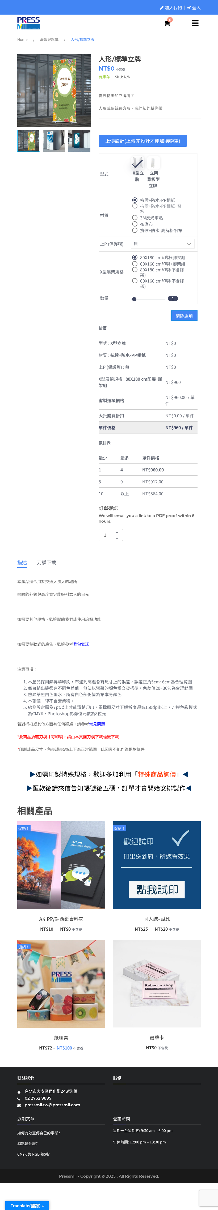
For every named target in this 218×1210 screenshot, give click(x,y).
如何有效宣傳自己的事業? (38, 1132)
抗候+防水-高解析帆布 (161, 230)
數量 (104, 298)
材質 (104, 215)
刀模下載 (46, 563)
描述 (22, 563)
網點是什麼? (27, 1143)
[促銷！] (61, 864)
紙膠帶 (61, 1038)
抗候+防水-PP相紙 (157, 200)
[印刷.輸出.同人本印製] (28, 26)
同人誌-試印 (157, 919)
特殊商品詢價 (157, 774)
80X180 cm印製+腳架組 (162, 257)
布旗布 (146, 224)
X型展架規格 (112, 271)
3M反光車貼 (151, 217)
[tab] (22, 564)
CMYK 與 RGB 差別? (33, 1154)
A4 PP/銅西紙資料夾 (61, 919)
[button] (84, 90)
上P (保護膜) (111, 244)
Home (22, 39)
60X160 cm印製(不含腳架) (162, 280)
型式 (104, 174)
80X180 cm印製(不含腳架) (162, 269)
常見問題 (97, 724)
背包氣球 (81, 644)
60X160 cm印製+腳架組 (162, 263)
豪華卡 (157, 1038)
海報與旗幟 (49, 39)
